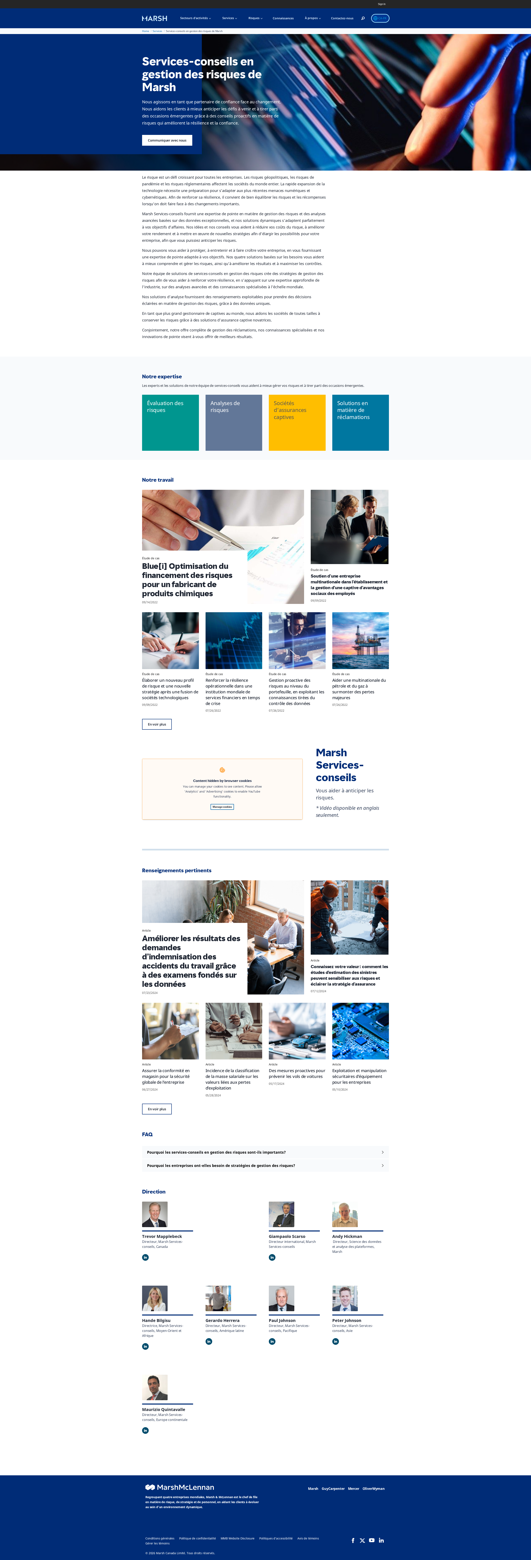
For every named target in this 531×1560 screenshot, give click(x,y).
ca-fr (382, 18)
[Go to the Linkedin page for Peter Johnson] (335, 1341)
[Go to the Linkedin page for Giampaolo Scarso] (272, 1257)
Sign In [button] (382, 4)
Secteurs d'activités (194, 18)
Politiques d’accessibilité (276, 1538)
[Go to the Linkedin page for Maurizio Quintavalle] (145, 1430)
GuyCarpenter (333, 1488)
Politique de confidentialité (197, 1538)
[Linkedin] (381, 1540)
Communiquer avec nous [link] (167, 140)
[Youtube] (371, 1540)
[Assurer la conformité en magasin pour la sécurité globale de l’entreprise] (170, 1031)
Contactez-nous (342, 18)
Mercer (353, 1488)
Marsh (313, 1488)
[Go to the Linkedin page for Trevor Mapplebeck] (145, 1257)
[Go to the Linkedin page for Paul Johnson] (272, 1341)
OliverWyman (374, 1488)
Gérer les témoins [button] (157, 1543)
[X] (362, 1540)
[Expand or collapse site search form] (363, 18)
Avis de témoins (308, 1538)
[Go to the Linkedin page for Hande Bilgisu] (145, 1346)
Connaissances (283, 18)
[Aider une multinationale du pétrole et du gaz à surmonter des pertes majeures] (360, 640)
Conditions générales (159, 1538)
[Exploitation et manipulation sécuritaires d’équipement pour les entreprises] (360, 1031)
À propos (311, 18)
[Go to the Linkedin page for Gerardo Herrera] (209, 1341)
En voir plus (157, 724)
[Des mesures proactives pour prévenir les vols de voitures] (297, 1031)
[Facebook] (353, 1540)
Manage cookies (222, 807)
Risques (253, 18)
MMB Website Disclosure (238, 1538)
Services (228, 18)
